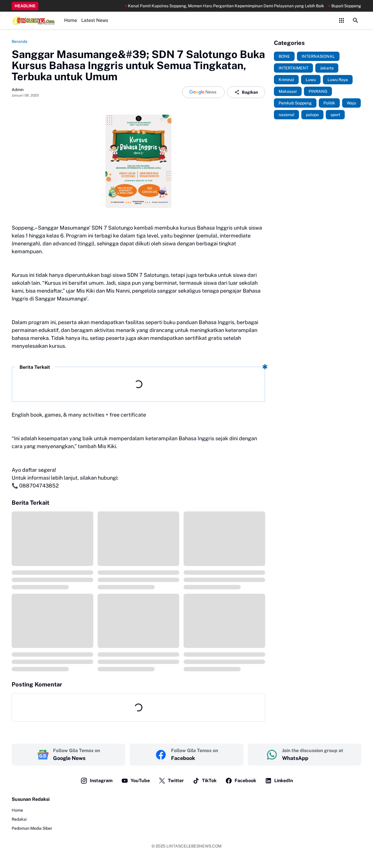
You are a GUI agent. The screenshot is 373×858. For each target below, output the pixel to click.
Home (70, 20)
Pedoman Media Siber (32, 828)
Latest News (94, 20)
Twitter (176, 780)
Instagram (101, 780)
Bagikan (250, 92)
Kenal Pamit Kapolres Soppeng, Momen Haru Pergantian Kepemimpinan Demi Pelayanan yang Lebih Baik (207, 6)
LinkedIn (283, 780)
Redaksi (19, 819)
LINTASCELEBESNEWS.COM (193, 846)
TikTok (209, 780)
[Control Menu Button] (341, 20)
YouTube (140, 780)
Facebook (245, 780)
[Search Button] (355, 20)
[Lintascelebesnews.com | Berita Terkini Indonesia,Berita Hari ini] (33, 20)
